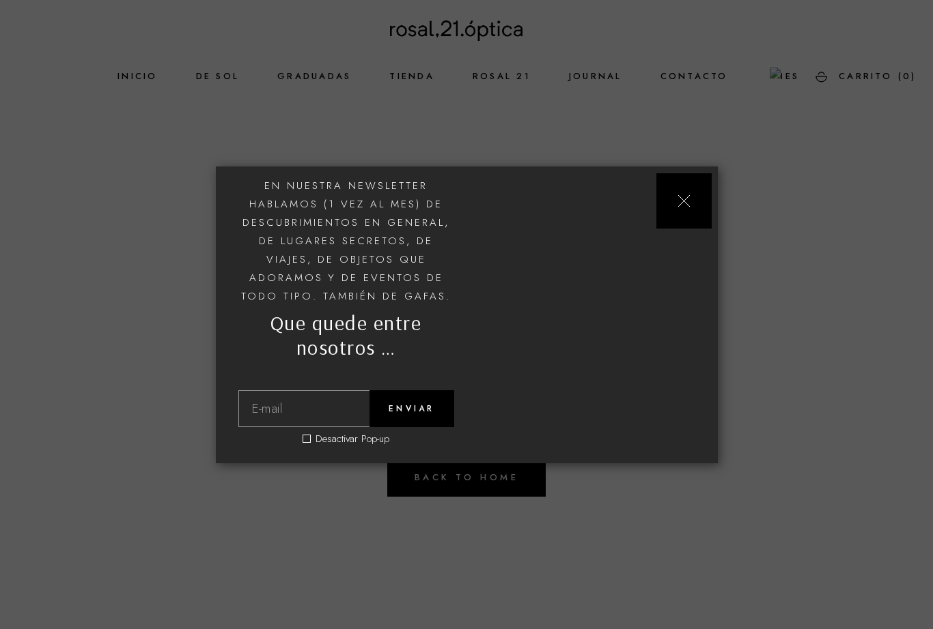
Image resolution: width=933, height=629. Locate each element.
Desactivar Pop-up (352, 439)
